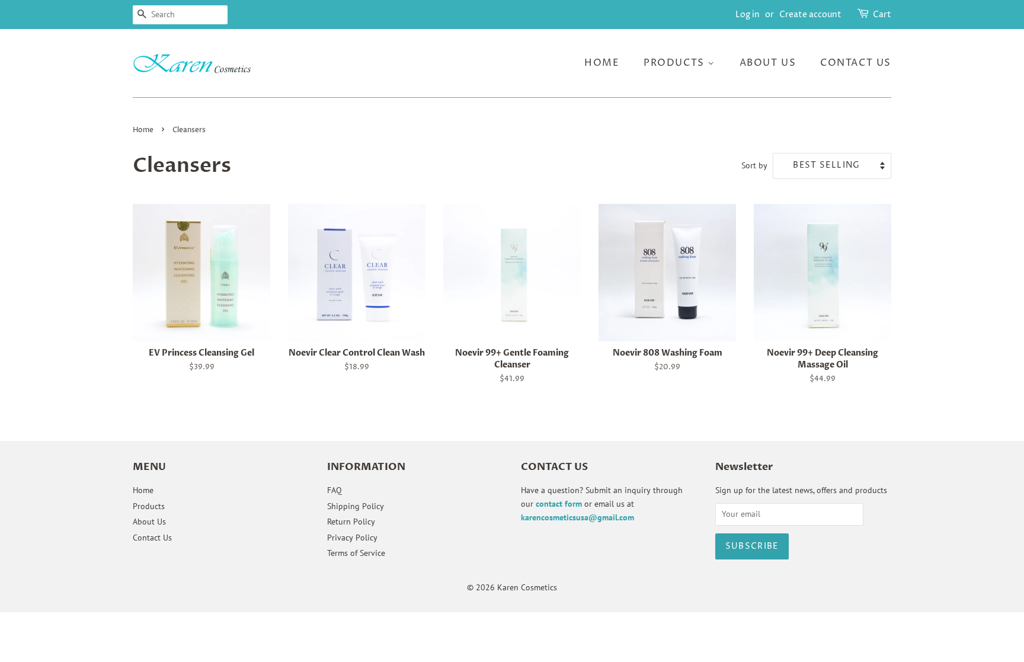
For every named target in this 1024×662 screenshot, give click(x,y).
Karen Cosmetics (527, 587)
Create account (810, 14)
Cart (882, 14)
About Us (768, 62)
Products (676, 62)
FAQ (334, 490)
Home (601, 62)
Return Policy (351, 521)
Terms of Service (356, 553)
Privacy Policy (352, 537)
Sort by (754, 165)
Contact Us (855, 62)
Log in (747, 14)
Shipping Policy (355, 506)
